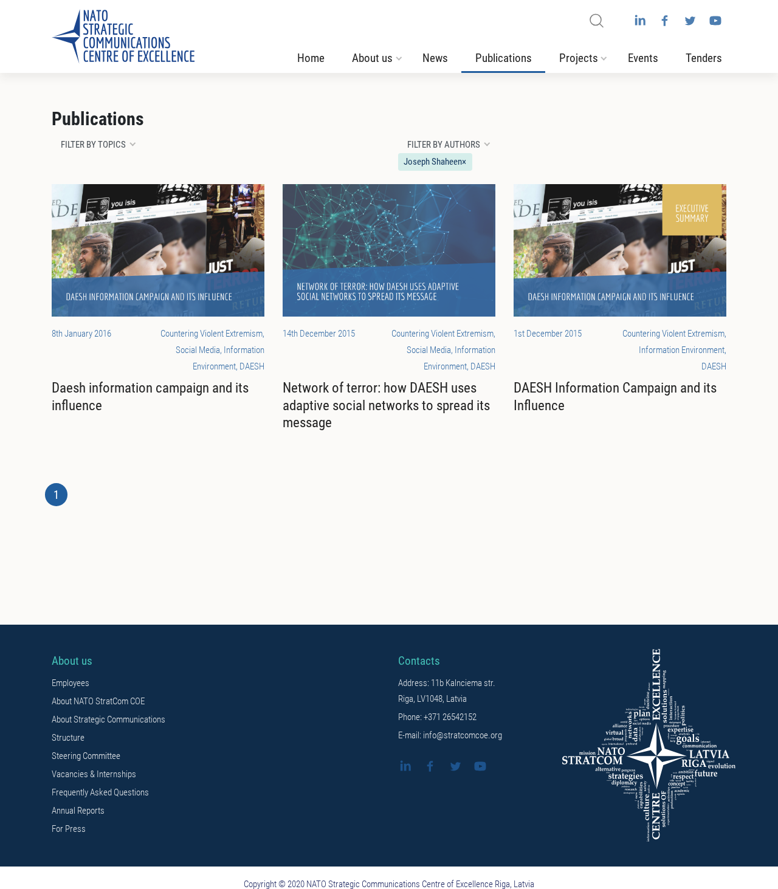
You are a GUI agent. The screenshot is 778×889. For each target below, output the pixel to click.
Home (311, 58)
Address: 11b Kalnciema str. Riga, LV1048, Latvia (446, 691)
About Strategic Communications (108, 719)
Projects (578, 58)
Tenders (704, 58)
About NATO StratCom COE (98, 701)
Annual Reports (78, 810)
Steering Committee (86, 755)
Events (643, 58)
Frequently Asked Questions (100, 792)
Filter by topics (93, 144)
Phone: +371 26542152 (437, 717)
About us (372, 58)
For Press (69, 828)
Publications (503, 58)
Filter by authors (443, 144)
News (435, 58)
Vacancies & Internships (94, 774)
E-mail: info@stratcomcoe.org (450, 735)
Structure (68, 737)
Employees (70, 683)
